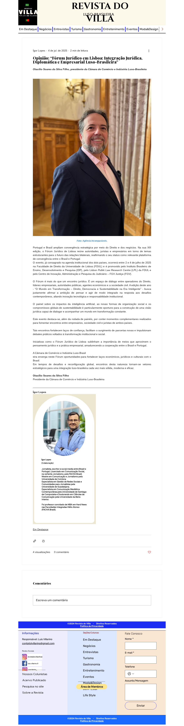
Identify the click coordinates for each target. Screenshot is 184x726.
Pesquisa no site (33, 686)
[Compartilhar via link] (34, 541)
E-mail (129, 652)
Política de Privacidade (92, 626)
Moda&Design (92, 683)
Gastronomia (91, 664)
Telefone (130, 666)
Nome (129, 638)
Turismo (88, 658)
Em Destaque (40, 529)
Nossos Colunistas (34, 674)
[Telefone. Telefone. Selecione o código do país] (130, 674)
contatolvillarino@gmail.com (38, 643)
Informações (30, 633)
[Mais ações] (149, 50)
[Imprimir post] (43, 541)
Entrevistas (90, 652)
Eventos (88, 676)
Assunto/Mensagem (136, 680)
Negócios (89, 646)
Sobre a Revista (32, 692)
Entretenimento (93, 670)
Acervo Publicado (34, 680)
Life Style (89, 695)
